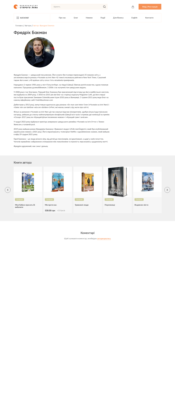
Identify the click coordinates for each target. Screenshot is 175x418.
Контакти (149, 17)
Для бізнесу (118, 17)
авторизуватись (104, 238)
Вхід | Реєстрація (150, 6)
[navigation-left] (8, 190)
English (134, 17)
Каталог (24, 18)
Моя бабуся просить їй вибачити (25, 206)
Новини (89, 17)
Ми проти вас (51, 205)
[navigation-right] (167, 190)
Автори (28, 25)
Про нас (62, 17)
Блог (76, 17)
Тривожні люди (81, 205)
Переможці (110, 205)
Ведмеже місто (141, 205)
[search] (104, 6)
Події (102, 17)
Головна (19, 25)
